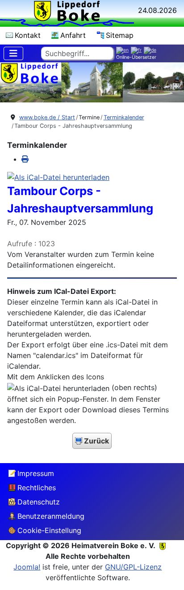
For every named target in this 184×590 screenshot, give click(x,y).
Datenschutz (38, 501)
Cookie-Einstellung (49, 530)
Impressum (35, 473)
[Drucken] (25, 159)
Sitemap (120, 35)
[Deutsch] (151, 50)
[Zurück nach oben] (169, 573)
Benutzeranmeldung (50, 516)
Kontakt (28, 35)
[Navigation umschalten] (13, 53)
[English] (123, 50)
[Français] (137, 50)
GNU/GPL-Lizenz (133, 566)
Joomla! (26, 566)
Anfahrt (73, 35)
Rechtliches (36, 487)
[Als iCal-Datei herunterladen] (58, 176)
